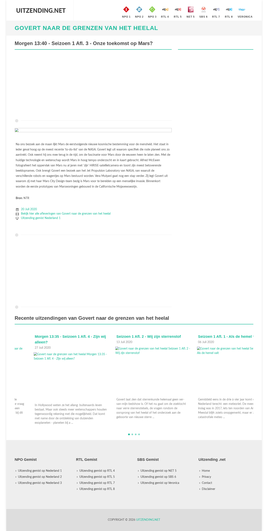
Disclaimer (208, 489)
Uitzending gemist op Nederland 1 (40, 470)
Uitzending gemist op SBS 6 (158, 476)
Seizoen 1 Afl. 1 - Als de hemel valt (209, 336)
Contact (207, 483)
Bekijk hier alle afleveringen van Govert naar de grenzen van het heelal (66, 213)
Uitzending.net (148, 519)
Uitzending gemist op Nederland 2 (40, 476)
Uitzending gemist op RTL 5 (97, 476)
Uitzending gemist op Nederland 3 (40, 483)
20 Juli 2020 (29, 209)
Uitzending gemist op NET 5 (158, 470)
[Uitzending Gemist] (41, 10)
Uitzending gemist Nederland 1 (41, 218)
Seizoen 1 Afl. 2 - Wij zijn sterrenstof (129, 336)
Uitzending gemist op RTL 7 (97, 483)
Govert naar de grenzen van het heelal (86, 28)
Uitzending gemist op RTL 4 (97, 470)
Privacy (206, 476)
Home (206, 470)
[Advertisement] (93, 85)
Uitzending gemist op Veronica (159, 483)
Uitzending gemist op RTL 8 (97, 489)
